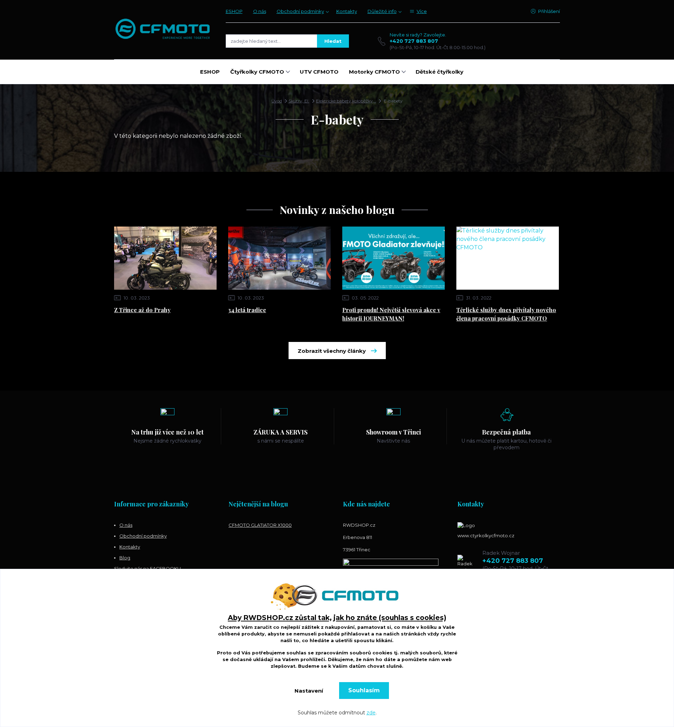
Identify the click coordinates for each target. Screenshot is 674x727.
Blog (124, 557)
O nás (259, 11)
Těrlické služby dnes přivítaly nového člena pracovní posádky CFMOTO (506, 314)
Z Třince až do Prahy (142, 310)
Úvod (276, 100)
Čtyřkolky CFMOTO (257, 71)
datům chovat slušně (375, 666)
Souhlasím (364, 690)
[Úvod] (163, 29)
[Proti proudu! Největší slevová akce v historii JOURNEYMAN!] (393, 258)
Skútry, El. (299, 100)
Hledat (333, 41)
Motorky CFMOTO (374, 71)
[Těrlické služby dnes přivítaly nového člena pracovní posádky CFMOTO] (507, 258)
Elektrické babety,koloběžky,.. (346, 100)
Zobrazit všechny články (332, 351)
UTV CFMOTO (319, 71)
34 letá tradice (247, 310)
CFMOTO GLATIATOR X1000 (260, 525)
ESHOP (234, 11)
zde (371, 712)
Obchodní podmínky (300, 11)
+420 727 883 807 (414, 41)
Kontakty (346, 11)
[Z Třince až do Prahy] (165, 258)
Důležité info (382, 11)
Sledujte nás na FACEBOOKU (147, 568)
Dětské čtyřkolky (439, 71)
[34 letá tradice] (279, 258)
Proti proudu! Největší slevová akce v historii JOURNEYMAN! (391, 314)
